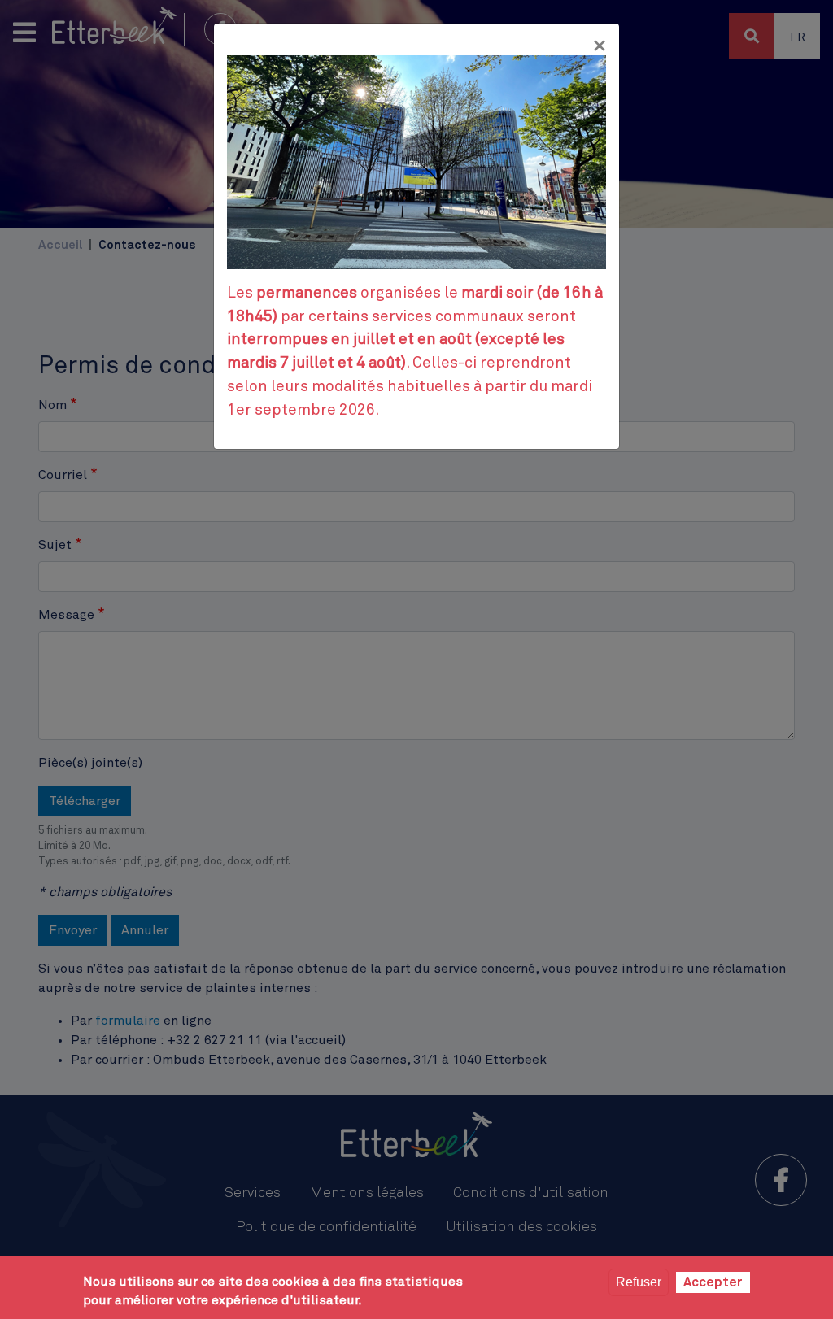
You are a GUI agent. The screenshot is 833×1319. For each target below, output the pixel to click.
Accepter (713, 1282)
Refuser (638, 1282)
